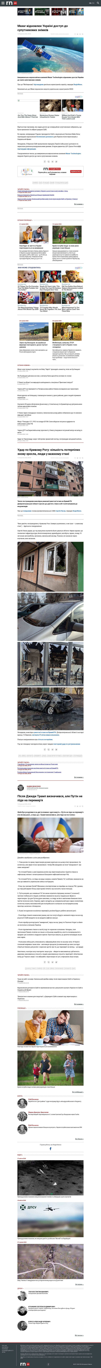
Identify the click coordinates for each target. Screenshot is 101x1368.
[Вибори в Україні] (76, 15)
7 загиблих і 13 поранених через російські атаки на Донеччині (37, 764)
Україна (35, 182)
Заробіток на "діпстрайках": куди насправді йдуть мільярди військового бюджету (54, 1101)
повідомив (27, 511)
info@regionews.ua (32, 789)
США (40, 182)
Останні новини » (23, 365)
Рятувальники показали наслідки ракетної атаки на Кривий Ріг (37, 768)
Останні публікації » (24, 220)
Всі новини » (79, 204)
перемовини (59, 968)
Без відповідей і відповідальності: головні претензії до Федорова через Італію (53, 1114)
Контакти (5, 1347)
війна (23, 756)
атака (44, 756)
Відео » (20, 1155)
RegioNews (78, 84)
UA (90, 3)
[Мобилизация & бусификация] (42, 15)
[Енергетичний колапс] (25, 15)
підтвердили (38, 84)
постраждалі (78, 756)
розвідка (46, 182)
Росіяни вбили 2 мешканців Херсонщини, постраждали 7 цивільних (39, 772)
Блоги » (20, 1096)
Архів (3, 1352)
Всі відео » (79, 1284)
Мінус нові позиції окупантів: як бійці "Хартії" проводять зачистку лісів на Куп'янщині (48, 369)
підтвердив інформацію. (26, 149)
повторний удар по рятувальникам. (66, 744)
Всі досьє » (79, 1335)
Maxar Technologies (73, 153)
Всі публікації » (78, 1092)
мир (73, 968)
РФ (20, 756)
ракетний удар (67, 756)
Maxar (52, 182)
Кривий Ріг (37, 756)
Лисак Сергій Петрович (54, 756)
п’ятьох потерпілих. (45, 739)
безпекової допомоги (44, 137)
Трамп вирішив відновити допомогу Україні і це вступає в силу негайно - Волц (42, 191)
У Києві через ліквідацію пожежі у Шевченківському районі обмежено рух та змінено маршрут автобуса (49, 414)
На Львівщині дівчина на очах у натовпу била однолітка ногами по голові (44, 376)
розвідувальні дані (62, 182)
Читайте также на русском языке (59, 34)
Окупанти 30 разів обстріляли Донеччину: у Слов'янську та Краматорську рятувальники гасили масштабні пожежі (49, 405)
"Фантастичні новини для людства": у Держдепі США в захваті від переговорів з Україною (47, 998)
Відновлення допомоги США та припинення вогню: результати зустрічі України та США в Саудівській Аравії (50, 989)
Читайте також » (23, 189)
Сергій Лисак (60, 511)
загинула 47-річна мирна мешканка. (45, 735)
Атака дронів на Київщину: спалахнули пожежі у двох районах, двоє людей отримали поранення (49, 397)
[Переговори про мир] (59, 15)
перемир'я (68, 968)
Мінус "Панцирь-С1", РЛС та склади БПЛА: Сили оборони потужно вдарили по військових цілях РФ (46, 423)
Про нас (4, 1345)
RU (93, 3)
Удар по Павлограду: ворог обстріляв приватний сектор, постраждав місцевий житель (49, 439)
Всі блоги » (79, 1139)
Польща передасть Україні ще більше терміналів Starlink (35, 195)
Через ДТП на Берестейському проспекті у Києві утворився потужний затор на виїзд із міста (49, 431)
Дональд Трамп (31, 968)
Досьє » (20, 1288)
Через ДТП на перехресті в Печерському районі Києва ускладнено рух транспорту (48, 389)
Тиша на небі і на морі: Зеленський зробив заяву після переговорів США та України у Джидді (47, 199)
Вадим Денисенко (34, 786)
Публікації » (21, 1008)
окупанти (30, 756)
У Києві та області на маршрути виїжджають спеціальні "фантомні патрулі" (45, 382)
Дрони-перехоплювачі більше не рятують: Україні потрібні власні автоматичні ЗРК (55, 1127)
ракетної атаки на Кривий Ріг (45, 732)
